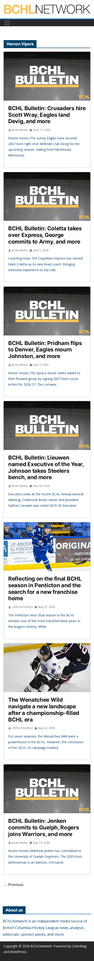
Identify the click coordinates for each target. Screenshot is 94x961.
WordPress (18, 952)
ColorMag (79, 946)
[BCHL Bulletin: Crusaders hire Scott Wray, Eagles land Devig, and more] (47, 76)
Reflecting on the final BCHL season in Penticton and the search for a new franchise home (45, 588)
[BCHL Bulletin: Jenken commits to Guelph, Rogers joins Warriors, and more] (47, 788)
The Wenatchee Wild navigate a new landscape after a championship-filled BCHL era (43, 709)
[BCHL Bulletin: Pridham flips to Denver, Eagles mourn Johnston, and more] (47, 311)
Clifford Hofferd (22, 607)
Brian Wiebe (20, 130)
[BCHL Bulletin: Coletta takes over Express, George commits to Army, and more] (47, 196)
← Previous (14, 884)
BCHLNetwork (41, 946)
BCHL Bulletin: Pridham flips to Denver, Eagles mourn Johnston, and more (45, 350)
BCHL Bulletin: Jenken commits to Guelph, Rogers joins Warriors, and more (43, 827)
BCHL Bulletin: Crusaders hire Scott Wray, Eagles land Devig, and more (47, 115)
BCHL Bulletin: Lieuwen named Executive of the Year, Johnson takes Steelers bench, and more (46, 467)
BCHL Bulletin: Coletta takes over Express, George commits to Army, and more (45, 235)
